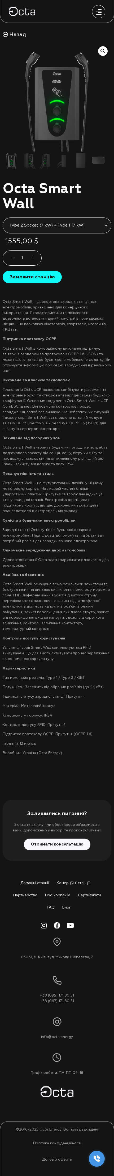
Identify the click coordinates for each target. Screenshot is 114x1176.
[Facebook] (57, 925)
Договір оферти (57, 1159)
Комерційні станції (73, 883)
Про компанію (57, 895)
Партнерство (25, 895)
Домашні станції (34, 883)
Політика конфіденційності (57, 1143)
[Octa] (22, 11)
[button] (32, 277)
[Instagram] (43, 925)
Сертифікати (89, 895)
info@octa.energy (57, 1037)
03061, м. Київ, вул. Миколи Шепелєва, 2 (57, 957)
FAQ (51, 907)
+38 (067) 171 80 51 (57, 1001)
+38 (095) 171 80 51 (57, 995)
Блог (66, 907)
